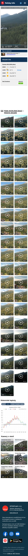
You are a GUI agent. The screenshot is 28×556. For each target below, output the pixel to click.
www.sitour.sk (14, 513)
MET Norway (16, 553)
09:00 (8, 404)
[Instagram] (11, 534)
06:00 (3, 404)
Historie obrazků (10, 113)
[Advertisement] (14, 96)
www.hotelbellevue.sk (10, 54)
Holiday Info (6, 2)
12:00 (12, 404)
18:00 (22, 404)
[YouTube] (17, 534)
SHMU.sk (9, 553)
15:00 (17, 404)
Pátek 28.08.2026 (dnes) (13, 111)
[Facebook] (5, 534)
